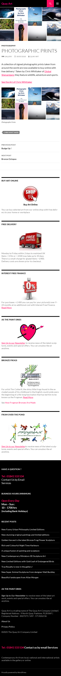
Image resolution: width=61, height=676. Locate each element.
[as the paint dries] (30, 332)
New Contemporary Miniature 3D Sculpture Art (23, 556)
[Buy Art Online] (30, 196)
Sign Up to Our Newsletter (13, 595)
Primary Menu (57, 3)
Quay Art (6, 3)
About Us (5, 621)
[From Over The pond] (30, 431)
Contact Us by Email (13, 479)
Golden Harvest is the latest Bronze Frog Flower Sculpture (28, 540)
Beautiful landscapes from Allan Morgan (19, 577)
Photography (8, 46)
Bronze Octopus (8, 157)
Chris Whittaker (11, 132)
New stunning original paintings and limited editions (25, 534)
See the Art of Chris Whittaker (16, 82)
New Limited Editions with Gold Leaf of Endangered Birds (27, 561)
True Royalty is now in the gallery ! (17, 566)
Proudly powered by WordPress (13, 672)
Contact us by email (35, 647)
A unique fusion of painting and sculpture (20, 550)
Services (6, 483)
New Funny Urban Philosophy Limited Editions (22, 529)
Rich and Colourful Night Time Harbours (20, 545)
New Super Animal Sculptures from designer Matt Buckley (28, 572)
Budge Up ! (8, 147)
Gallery (8, 56)
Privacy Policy (8, 626)
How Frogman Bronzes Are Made (20, 402)
